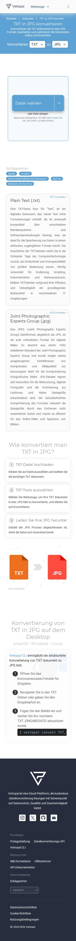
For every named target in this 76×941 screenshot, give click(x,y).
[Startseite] (38, 779)
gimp (58, 178)
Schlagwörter (18, 881)
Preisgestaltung (20, 841)
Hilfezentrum (43, 861)
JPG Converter (57, 312)
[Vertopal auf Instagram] (22, 818)
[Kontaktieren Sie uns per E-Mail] (54, 818)
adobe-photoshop (21, 183)
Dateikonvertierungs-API (49, 841)
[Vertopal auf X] (33, 818)
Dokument (28, 18)
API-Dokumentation (22, 867)
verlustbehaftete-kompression (28, 178)
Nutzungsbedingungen (24, 919)
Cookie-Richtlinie (20, 913)
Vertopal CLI (18, 847)
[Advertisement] (38, 65)
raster (26, 173)
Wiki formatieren (20, 861)
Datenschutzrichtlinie (23, 907)
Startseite (11, 18)
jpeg (12, 173)
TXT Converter (57, 197)
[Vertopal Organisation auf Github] (43, 818)
